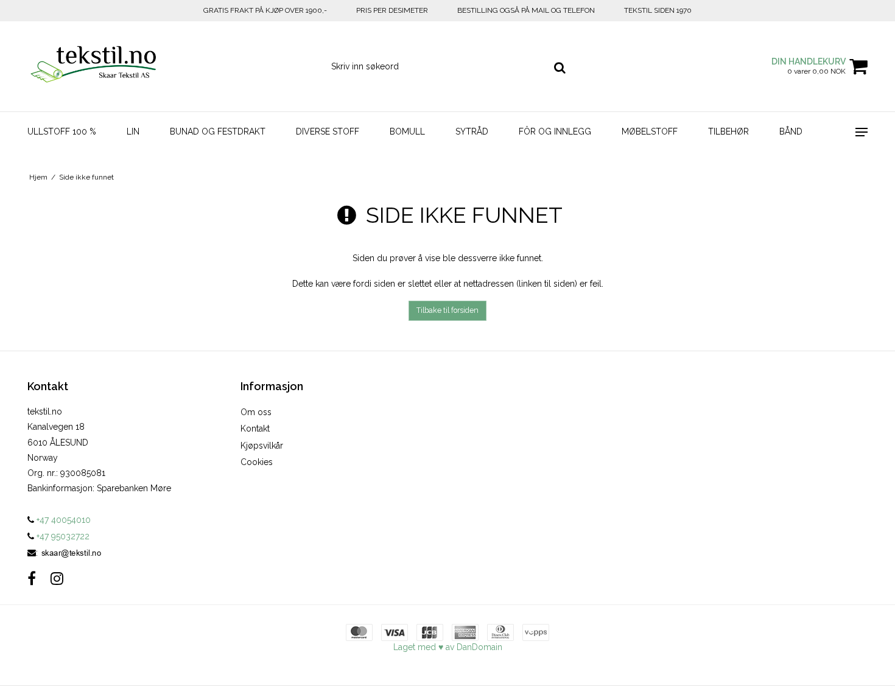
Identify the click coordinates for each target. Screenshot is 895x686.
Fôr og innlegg (555, 131)
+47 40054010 (62, 520)
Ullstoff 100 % (61, 131)
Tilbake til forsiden (447, 310)
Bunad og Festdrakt (217, 131)
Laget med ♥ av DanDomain (447, 647)
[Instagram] (57, 578)
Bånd (790, 131)
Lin (133, 131)
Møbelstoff (650, 131)
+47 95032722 (62, 536)
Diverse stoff (327, 131)
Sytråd (471, 131)
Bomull (407, 131)
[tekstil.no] (92, 66)
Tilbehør (728, 131)
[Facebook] (31, 578)
